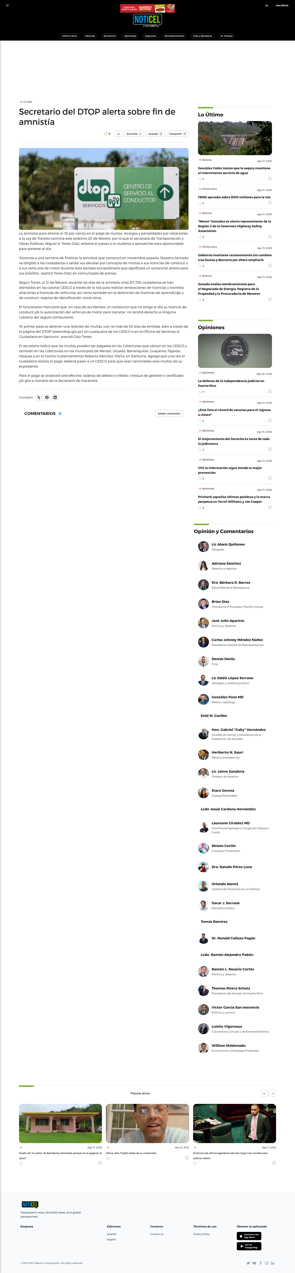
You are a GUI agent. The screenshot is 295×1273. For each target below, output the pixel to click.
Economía (110, 35)
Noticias (90, 35)
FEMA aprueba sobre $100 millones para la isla (234, 197)
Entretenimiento (174, 35)
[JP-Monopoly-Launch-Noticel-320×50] (147, 8)
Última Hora (69, 35)
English (111, 1239)
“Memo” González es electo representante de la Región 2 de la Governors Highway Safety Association (234, 226)
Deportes (150, 35)
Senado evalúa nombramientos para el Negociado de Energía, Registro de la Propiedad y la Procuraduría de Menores (229, 288)
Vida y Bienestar (202, 35)
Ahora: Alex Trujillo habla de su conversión (44, 1153)
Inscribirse (282, 5)
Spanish (112, 1234)
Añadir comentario (169, 413)
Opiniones (130, 35)
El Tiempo (227, 35)
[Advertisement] (147, 66)
